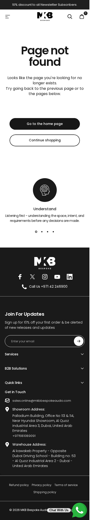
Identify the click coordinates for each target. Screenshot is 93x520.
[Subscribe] (78, 341)
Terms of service (66, 485)
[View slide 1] (36, 232)
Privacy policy (42, 485)
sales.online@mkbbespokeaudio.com (41, 400)
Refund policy (19, 485)
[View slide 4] (53, 232)
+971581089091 (24, 436)
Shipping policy (44, 492)
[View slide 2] (42, 232)
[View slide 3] (48, 232)
